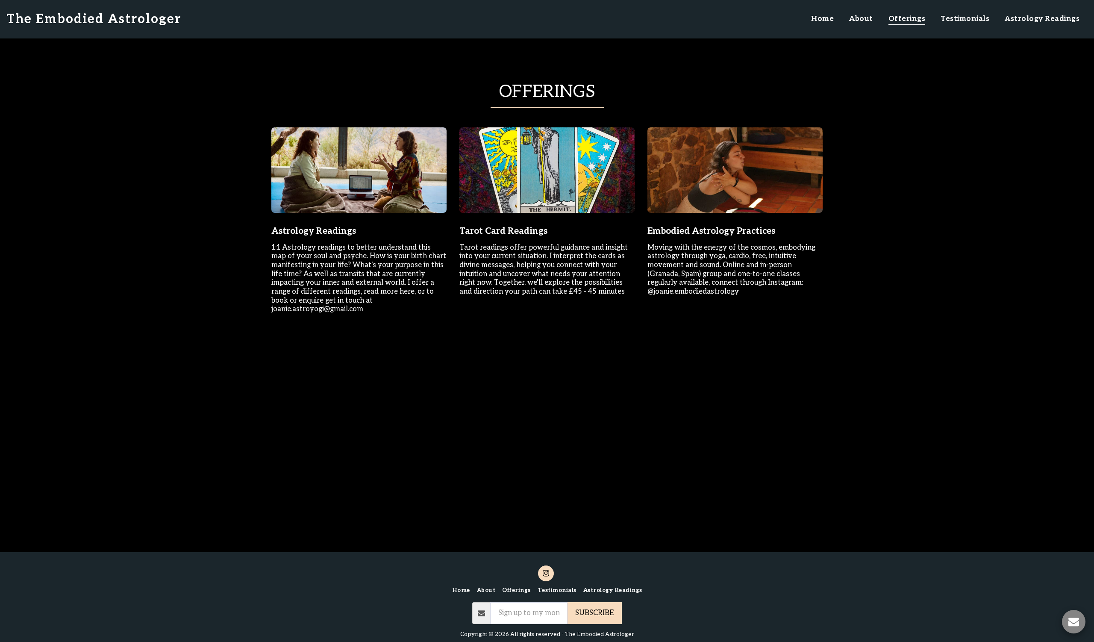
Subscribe (594, 613)
